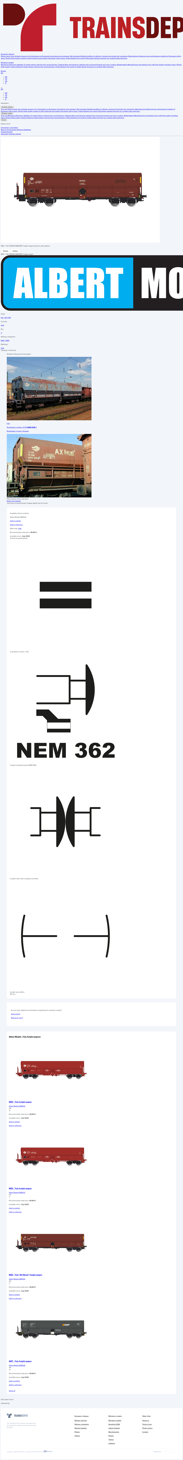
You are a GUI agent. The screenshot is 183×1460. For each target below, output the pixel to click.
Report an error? (17, 1018)
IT (5, 83)
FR (6, 79)
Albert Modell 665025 (17, 1279)
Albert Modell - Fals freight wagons (24, 1037)
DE (6, 81)
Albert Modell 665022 (17, 1106)
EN (2, 73)
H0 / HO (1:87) (6, 318)
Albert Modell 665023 (17, 1193)
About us (145, 1421)
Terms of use (147, 1424)
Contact (145, 1432)
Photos (5, 251)
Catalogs (111, 1443)
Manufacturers (113, 1432)
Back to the (16, 130)
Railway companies (82, 1424)
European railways (7, 54)
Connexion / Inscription (9, 128)
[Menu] (2, 87)
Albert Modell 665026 (17, 1365)
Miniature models (7, 63)
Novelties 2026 (114, 1424)
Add (19, 529)
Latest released (114, 1428)
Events (3, 71)
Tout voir (4, 109)
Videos (15, 251)
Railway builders (81, 1428)
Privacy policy (147, 1428)
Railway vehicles (81, 1421)
